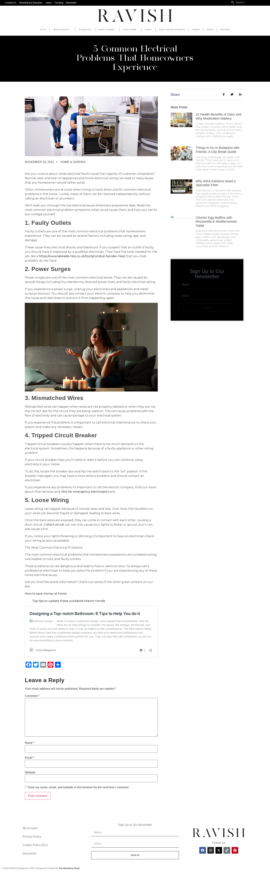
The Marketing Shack (69, 868)
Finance (196, 30)
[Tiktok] (227, 850)
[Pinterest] (235, 850)
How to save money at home (46, 593)
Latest (48, 2)
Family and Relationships (172, 30)
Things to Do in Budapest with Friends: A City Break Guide (218, 150)
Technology (85, 30)
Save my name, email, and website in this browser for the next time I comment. (78, 787)
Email (29, 757)
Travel (148, 30)
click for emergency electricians (84, 491)
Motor (210, 30)
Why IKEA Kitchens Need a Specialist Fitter (216, 183)
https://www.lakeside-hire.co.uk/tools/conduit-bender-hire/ (82, 256)
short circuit (55, 524)
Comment (32, 695)
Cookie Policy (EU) (35, 845)
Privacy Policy (32, 836)
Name (30, 742)
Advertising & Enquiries (30, 2)
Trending (58, 2)
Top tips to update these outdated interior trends (68, 601)
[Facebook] (202, 850)
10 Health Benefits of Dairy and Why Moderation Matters (218, 116)
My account (30, 828)
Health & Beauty (61, 30)
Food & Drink (129, 30)
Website (30, 772)
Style (43, 30)
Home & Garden (106, 30)
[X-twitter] (218, 850)
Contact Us (10, 2)
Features (225, 30)
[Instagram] (210, 850)
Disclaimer (30, 853)
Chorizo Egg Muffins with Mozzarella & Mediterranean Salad (216, 221)
